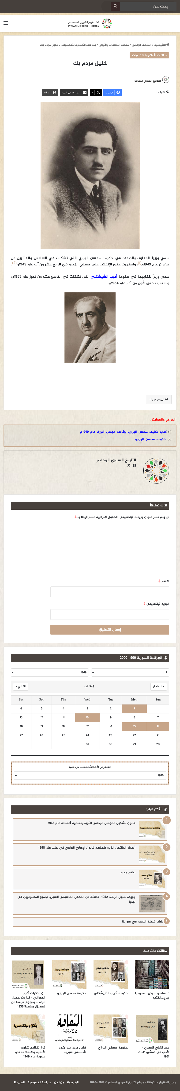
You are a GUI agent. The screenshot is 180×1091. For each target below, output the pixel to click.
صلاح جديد (127, 872)
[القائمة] (6, 25)
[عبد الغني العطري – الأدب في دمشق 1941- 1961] (152, 1028)
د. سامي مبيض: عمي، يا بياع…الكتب (152, 995)
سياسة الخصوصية (39, 1082)
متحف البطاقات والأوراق (114, 45)
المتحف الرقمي (141, 45)
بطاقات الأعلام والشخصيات (78, 45)
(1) (139, 263)
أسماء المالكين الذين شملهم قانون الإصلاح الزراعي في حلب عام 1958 (86, 847)
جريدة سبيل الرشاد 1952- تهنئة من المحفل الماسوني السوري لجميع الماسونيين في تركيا (76, 899)
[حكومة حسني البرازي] (111, 1028)
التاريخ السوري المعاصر (147, 81)
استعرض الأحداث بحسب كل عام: (90, 767)
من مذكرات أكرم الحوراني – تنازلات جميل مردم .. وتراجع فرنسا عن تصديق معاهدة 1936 (28, 1000)
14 (158, 726)
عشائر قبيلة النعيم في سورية (143, 921)
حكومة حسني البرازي (113, 1047)
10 (87, 717)
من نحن (59, 1082)
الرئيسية (160, 45)
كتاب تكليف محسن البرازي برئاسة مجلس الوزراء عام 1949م (123, 432)
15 (134, 726)
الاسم (163, 581)
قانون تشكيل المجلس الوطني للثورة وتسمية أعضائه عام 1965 (91, 823)
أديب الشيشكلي (104, 277)
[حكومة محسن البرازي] (69, 974)
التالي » (21, 686)
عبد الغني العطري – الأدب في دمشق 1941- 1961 (153, 1052)
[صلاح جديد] (152, 879)
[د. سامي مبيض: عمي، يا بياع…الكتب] (152, 974)
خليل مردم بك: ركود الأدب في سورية (72, 1050)
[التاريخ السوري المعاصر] (90, 23)
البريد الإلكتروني (156, 604)
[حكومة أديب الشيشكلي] (111, 974)
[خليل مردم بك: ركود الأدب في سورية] (69, 1028)
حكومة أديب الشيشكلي (111, 993)
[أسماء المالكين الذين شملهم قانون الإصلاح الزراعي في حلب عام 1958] (152, 854)
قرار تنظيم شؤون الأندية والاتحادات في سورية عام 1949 (30, 1052)
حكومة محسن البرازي (150, 439)
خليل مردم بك (158, 399)
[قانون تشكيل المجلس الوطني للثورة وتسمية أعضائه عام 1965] (152, 829)
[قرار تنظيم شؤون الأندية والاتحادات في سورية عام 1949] (28, 1028)
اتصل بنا (19, 1082)
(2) (14, 263)
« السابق (158, 686)
